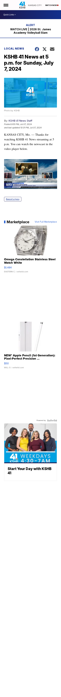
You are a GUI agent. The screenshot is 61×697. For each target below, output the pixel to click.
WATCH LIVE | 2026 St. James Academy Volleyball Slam (30, 31)
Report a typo (12, 199)
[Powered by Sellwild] (52, 420)
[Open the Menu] (6, 5)
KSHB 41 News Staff (20, 120)
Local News (14, 48)
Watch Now (51, 5)
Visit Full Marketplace (46, 222)
